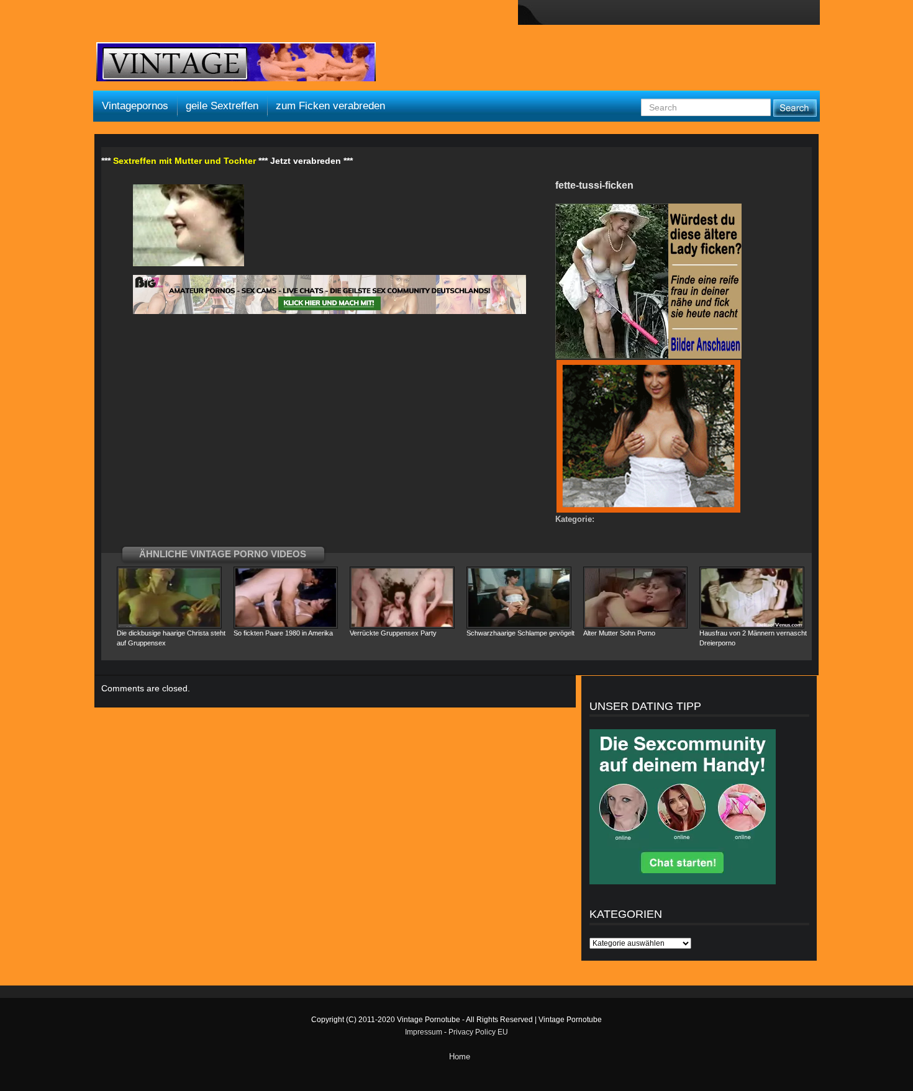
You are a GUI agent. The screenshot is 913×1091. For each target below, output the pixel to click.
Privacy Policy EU (478, 1032)
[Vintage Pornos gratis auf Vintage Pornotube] (236, 63)
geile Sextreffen (222, 106)
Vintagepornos (135, 106)
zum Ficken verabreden (330, 106)
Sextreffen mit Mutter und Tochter (184, 161)
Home (459, 1056)
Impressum (423, 1032)
